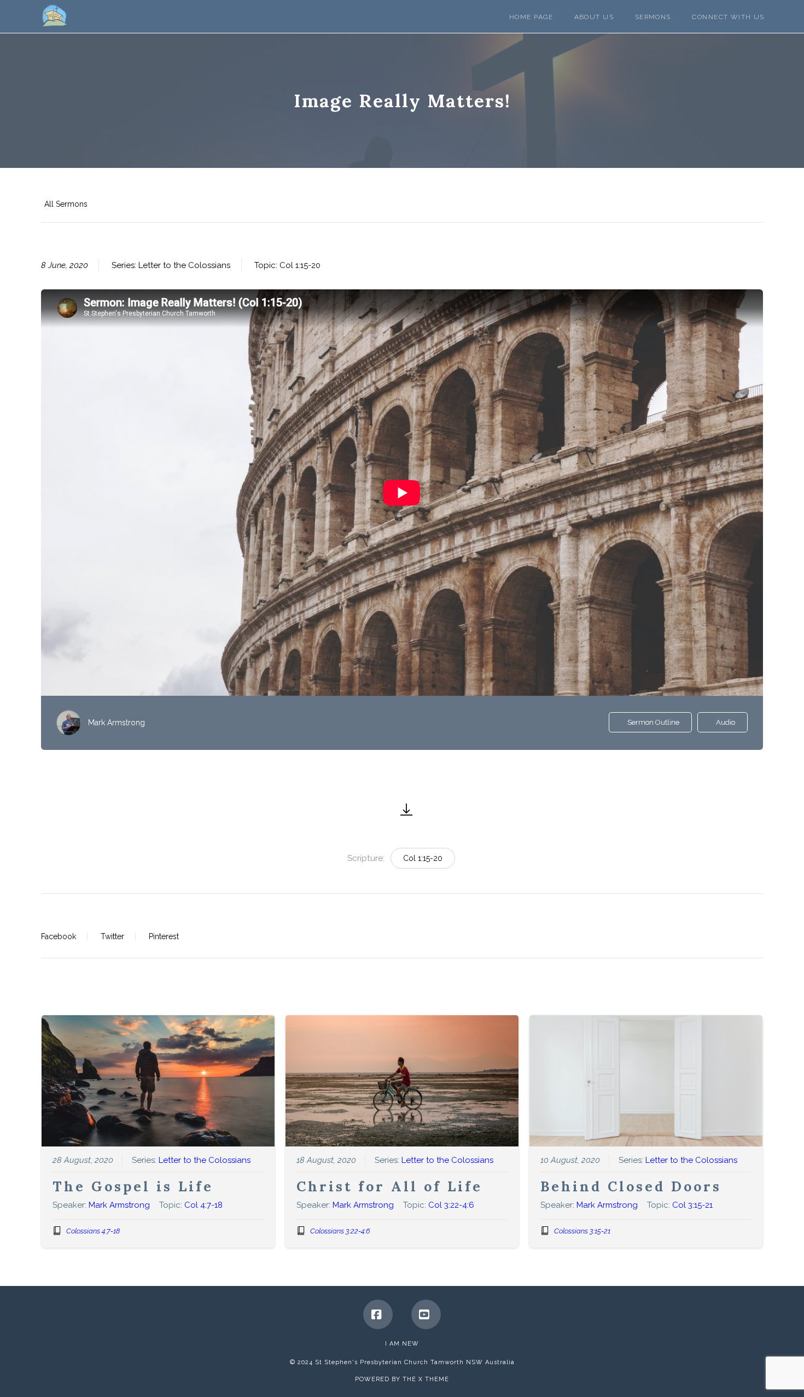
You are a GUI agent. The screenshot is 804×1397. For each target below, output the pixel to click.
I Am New (402, 1343)
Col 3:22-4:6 (451, 1205)
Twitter (112, 936)
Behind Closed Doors (630, 1186)
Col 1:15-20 (300, 265)
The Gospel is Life (133, 1186)
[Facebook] (378, 1314)
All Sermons (66, 204)
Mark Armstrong (116, 722)
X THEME (433, 1379)
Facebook (58, 936)
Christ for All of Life (389, 1186)
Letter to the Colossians (184, 265)
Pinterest (164, 936)
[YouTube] (426, 1314)
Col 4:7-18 (203, 1205)
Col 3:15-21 (692, 1205)
